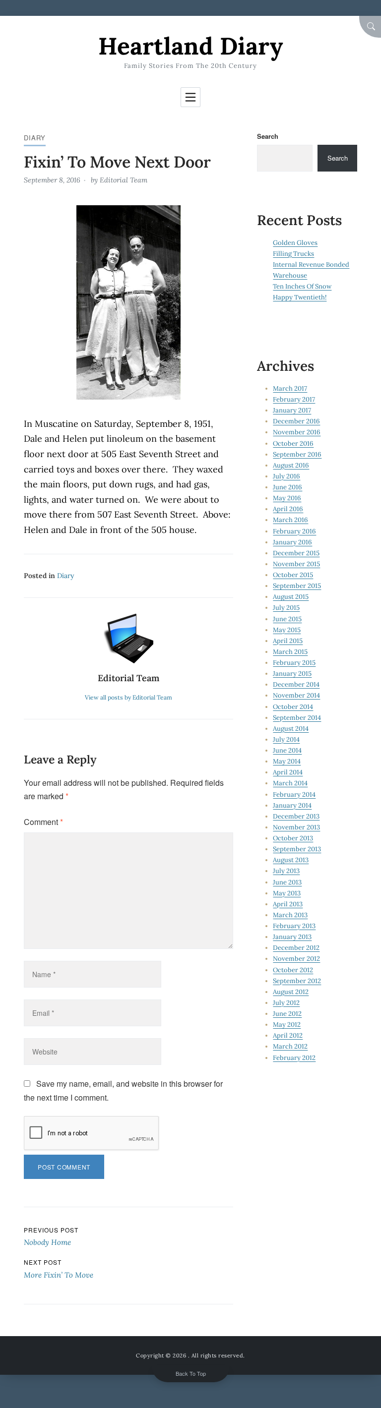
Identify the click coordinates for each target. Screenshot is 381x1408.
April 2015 (288, 641)
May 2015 (287, 630)
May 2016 (287, 498)
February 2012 (294, 1058)
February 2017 (294, 399)
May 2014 (287, 761)
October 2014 (293, 707)
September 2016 (297, 454)
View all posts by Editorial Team (128, 697)
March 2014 (290, 783)
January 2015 (292, 673)
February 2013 (294, 926)
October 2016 (293, 443)
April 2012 (288, 1035)
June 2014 (287, 750)
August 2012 (291, 992)
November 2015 (296, 564)
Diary (35, 137)
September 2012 (297, 981)
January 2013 (292, 937)
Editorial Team (123, 180)
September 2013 (297, 849)
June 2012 (287, 1013)
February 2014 (294, 794)
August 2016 (291, 465)
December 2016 (296, 421)
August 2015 (291, 596)
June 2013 (287, 882)
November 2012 (296, 958)
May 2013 (287, 893)
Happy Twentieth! (299, 297)
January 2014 (292, 805)
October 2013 (293, 838)
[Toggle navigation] (190, 97)
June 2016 (287, 487)
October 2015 (293, 575)
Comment (43, 821)
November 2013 (296, 827)
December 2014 (296, 684)
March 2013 (290, 915)
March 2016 (290, 520)
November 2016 (296, 432)
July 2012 (286, 1002)
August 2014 (291, 728)
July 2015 (286, 607)
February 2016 (294, 531)
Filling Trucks (293, 253)
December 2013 (296, 816)
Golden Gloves (295, 242)
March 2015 (290, 651)
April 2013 (288, 904)
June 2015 (287, 619)
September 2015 (297, 586)
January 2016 (292, 542)
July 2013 (286, 871)
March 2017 (290, 388)
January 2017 (292, 410)
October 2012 (293, 970)
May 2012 (287, 1024)
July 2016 (286, 476)
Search (267, 136)
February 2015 (294, 662)
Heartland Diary (190, 46)
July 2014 (286, 739)
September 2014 (297, 717)
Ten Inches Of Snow (302, 286)
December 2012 (296, 947)
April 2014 (288, 772)
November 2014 (296, 695)
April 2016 (288, 509)
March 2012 (290, 1046)
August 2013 (291, 860)
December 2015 (296, 553)
